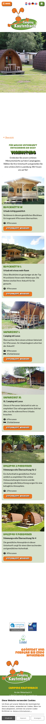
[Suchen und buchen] (41, 4)
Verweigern (37, 718)
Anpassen (23, 718)
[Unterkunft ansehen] (23, 190)
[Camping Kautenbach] (23, 23)
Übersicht (9, 137)
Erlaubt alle (8, 718)
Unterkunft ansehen (17, 229)
